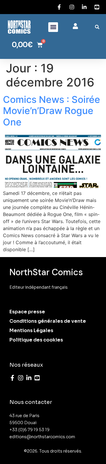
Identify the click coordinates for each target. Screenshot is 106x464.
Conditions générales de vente (47, 321)
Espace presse (27, 312)
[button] (53, 27)
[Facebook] (12, 378)
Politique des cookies (36, 340)
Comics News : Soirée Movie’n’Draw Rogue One (51, 111)
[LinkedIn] (29, 378)
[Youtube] (37, 378)
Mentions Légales (31, 330)
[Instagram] (21, 378)
